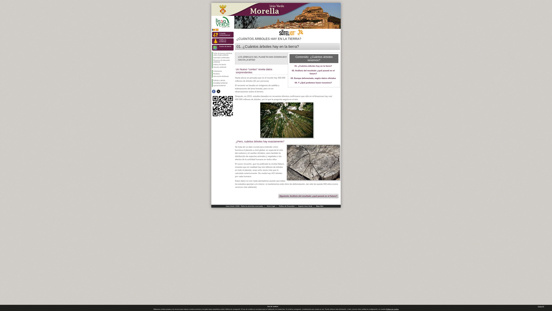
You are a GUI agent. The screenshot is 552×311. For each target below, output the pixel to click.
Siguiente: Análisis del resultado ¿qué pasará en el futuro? (308, 196)
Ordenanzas (217, 71)
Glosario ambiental (219, 67)
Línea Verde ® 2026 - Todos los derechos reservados (244, 206)
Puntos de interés (225, 46)
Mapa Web (319, 206)
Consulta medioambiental (224, 34)
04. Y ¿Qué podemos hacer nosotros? (313, 82)
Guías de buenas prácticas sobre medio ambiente (222, 54)
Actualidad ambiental (220, 83)
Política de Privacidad (286, 206)
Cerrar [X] (541, 306)
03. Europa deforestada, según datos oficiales (313, 78)
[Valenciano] (213, 30)
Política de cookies (392, 309)
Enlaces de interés (219, 64)
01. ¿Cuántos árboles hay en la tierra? (313, 66)
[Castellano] (216, 30)
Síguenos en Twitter (218, 91)
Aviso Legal (271, 206)
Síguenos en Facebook (213, 91)
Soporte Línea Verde (305, 206)
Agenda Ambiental (219, 85)
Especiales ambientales (221, 57)
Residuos (216, 74)
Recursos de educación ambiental (221, 61)
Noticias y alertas (219, 80)
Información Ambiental (220, 76)
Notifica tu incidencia (222, 40)
